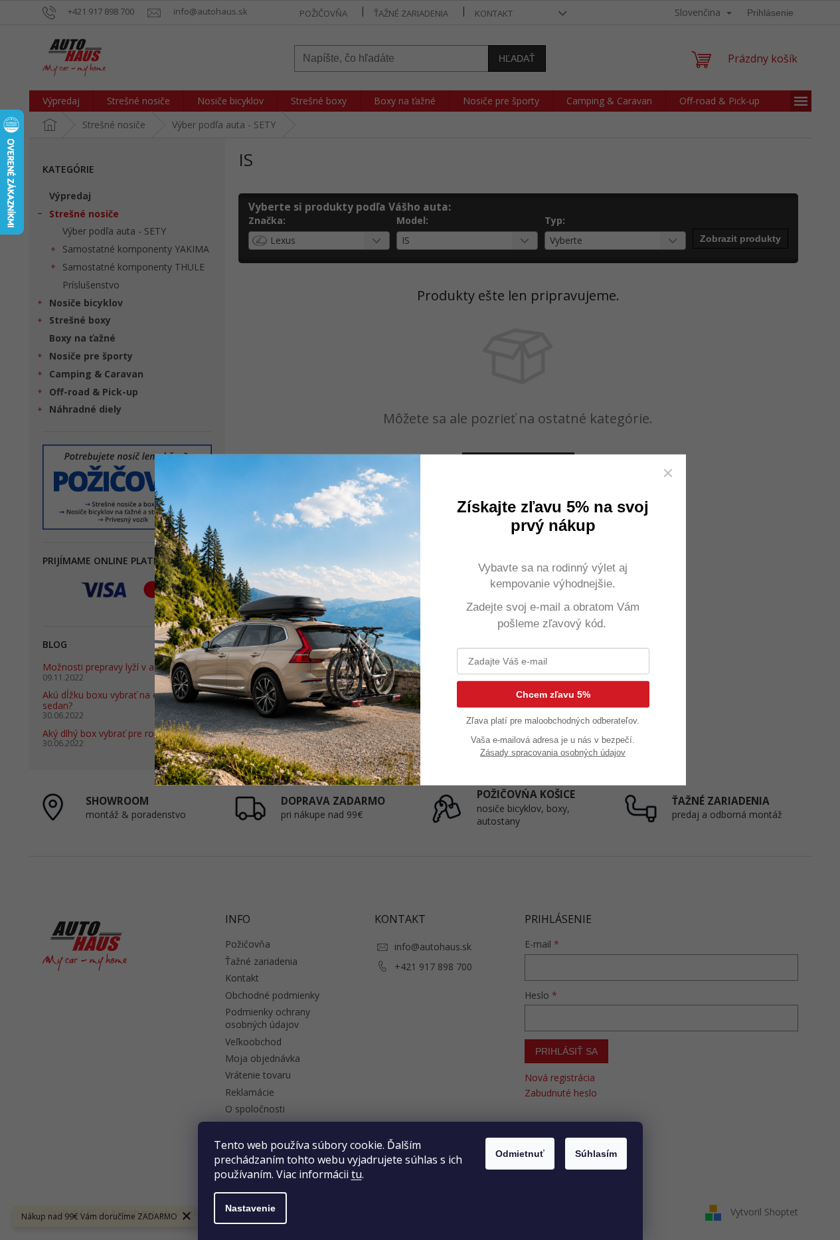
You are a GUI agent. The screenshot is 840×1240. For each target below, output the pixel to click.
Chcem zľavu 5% (553, 694)
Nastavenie (250, 1208)
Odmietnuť (520, 1153)
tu (356, 1174)
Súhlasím (596, 1153)
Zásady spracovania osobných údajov (553, 753)
